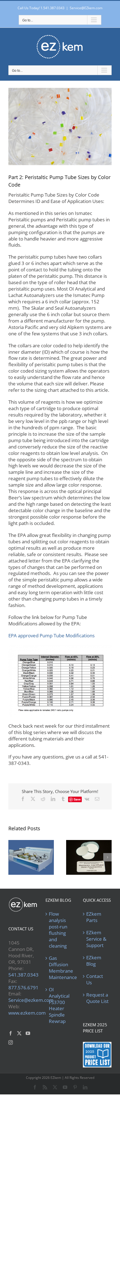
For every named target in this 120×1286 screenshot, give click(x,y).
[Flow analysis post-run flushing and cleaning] (31, 857)
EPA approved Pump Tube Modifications (51, 635)
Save (77, 799)
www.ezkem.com (27, 1013)
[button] (12, 857)
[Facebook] (10, 1033)
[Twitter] (19, 1033)
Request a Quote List (97, 998)
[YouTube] (28, 1033)
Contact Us (94, 979)
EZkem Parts (93, 917)
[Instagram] (10, 1042)
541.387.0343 (23, 975)
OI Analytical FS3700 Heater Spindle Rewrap (59, 1006)
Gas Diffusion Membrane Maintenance (60, 967)
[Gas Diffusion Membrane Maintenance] (89, 857)
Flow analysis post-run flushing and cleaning (58, 930)
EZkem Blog (93, 961)
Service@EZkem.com (86, 8)
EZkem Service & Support (96, 939)
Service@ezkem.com (31, 1000)
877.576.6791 (23, 987)
